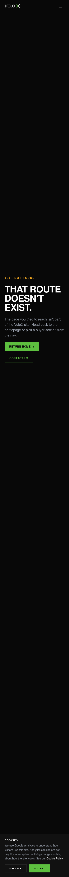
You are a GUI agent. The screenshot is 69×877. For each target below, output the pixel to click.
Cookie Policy (55, 858)
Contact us (18, 358)
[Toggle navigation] (60, 6)
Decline (15, 868)
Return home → (21, 346)
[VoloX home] (13, 6)
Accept (39, 868)
